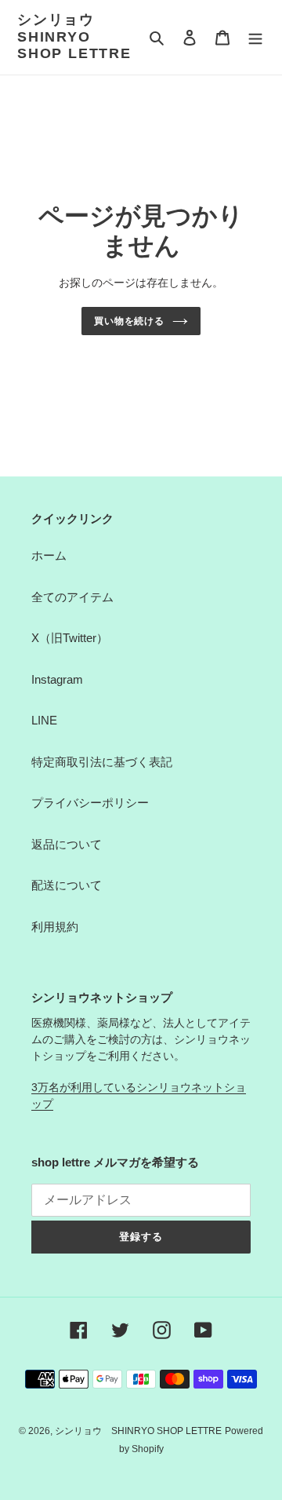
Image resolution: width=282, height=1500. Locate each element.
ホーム (49, 555)
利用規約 (54, 926)
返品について (66, 844)
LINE (44, 720)
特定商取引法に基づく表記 (101, 761)
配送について (66, 885)
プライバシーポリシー (90, 802)
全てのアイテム (72, 597)
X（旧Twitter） (69, 637)
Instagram (57, 679)
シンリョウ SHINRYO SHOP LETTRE (74, 36)
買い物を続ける (129, 321)
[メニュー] (255, 37)
